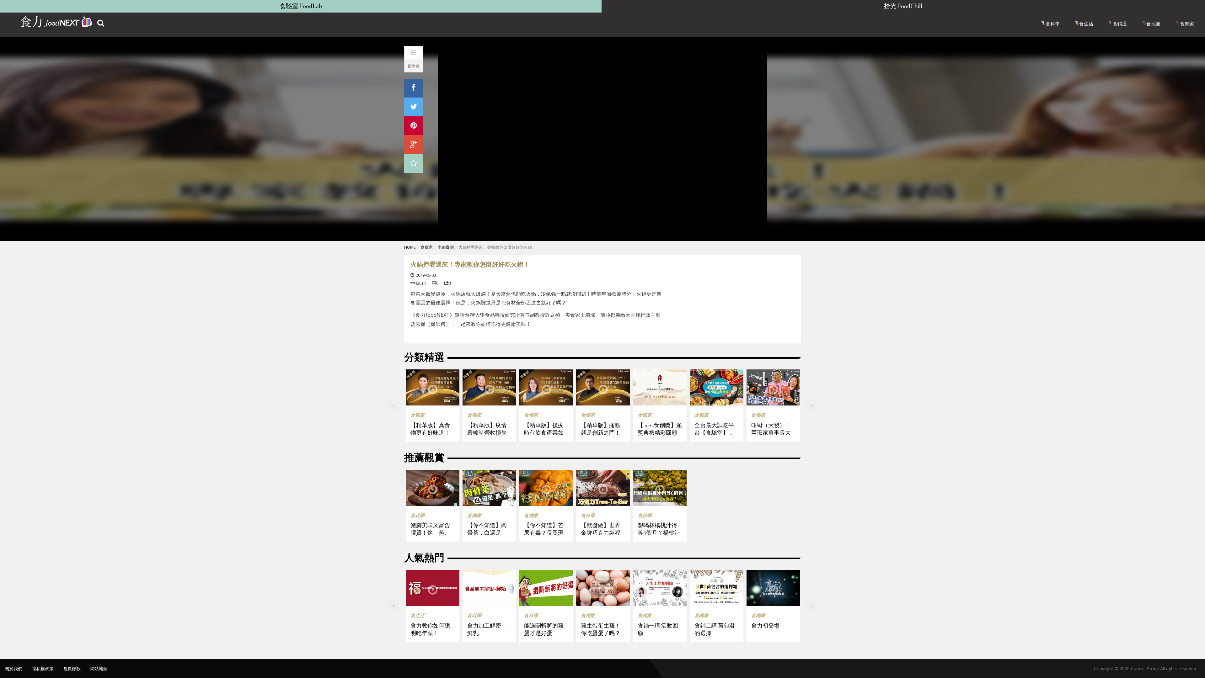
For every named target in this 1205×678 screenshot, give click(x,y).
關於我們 (13, 668)
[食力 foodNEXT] (56, 22)
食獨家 (1187, 23)
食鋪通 (1120, 23)
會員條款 (72, 668)
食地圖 (1153, 23)
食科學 (1053, 23)
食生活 (1086, 23)
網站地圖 (99, 668)
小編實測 (445, 247)
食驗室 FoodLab (301, 6)
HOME (410, 247)
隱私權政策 (43, 668)
